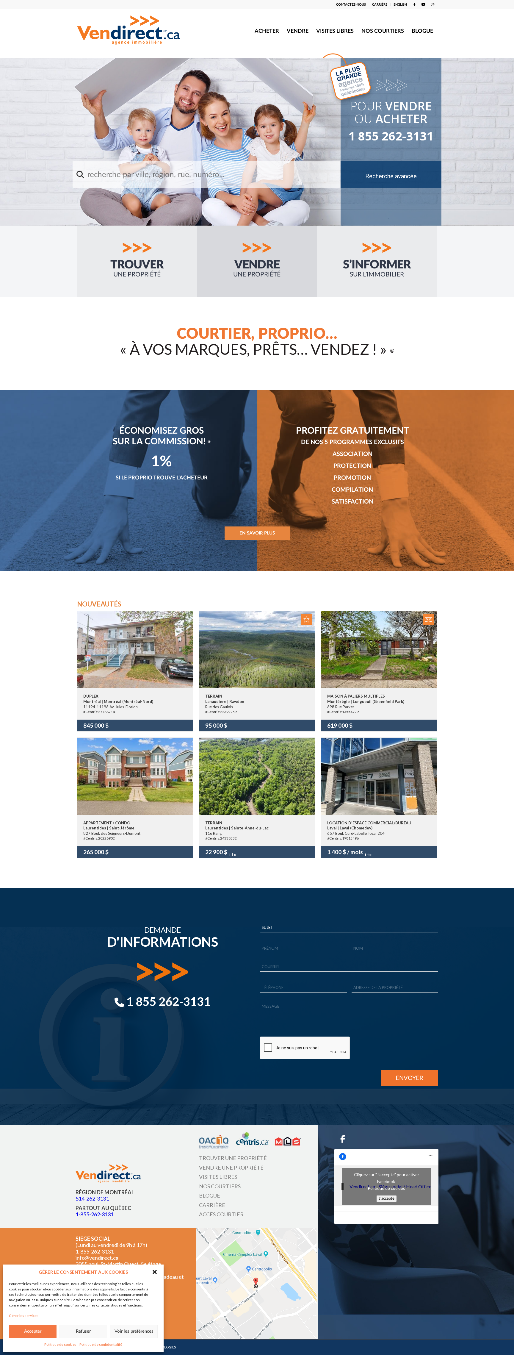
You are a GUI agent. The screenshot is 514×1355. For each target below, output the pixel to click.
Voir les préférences (134, 1331)
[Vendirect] (128, 30)
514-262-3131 (92, 1198)
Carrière (212, 1204)
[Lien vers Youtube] (423, 4)
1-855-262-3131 (95, 1214)
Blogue (209, 1195)
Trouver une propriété (233, 1158)
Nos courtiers (220, 1186)
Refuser (83, 1331)
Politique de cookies (60, 1344)
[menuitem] (351, 4)
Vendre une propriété (231, 1167)
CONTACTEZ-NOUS (351, 4)
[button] (155, 1272)
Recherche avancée (391, 176)
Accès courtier (221, 1214)
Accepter (32, 1331)
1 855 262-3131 (390, 136)
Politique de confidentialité (100, 1344)
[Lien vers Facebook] (414, 4)
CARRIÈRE (379, 4)
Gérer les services (23, 1315)
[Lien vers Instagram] (432, 4)
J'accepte (386, 1198)
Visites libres (218, 1176)
